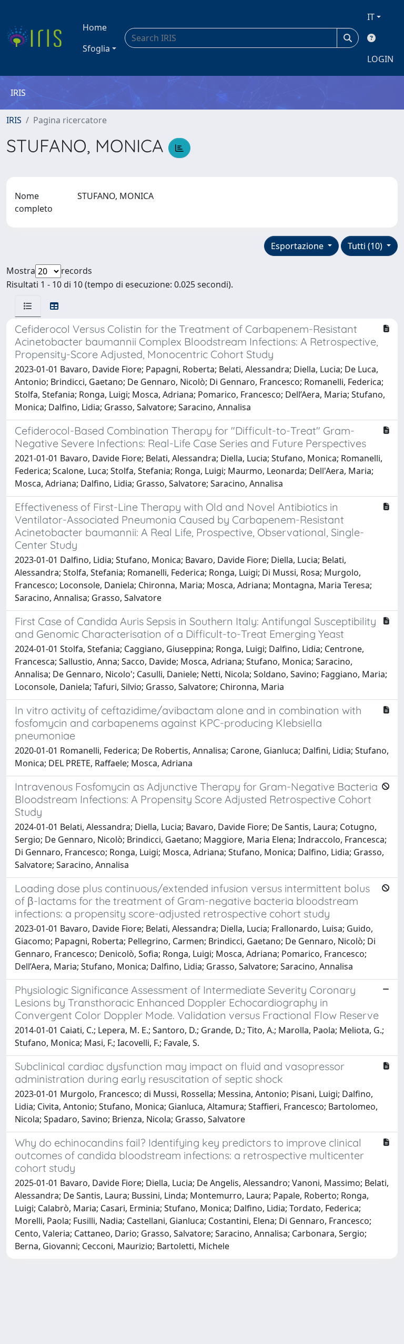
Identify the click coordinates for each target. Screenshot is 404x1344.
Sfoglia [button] (96, 48)
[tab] (28, 306)
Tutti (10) (366, 246)
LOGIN (380, 59)
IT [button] (371, 17)
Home (95, 27)
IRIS (14, 120)
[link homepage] (38, 38)
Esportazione (298, 246)
